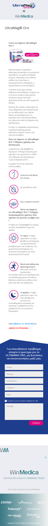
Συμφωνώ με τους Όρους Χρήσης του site (22, 401)
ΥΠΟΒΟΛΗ (36, 423)
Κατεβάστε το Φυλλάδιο (22, 323)
